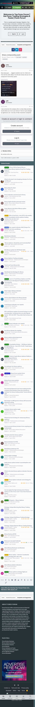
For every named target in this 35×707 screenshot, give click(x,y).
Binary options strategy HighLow (18, 571)
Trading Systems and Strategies (17, 237)
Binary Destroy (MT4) (10, 534)
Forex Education (14, 339)
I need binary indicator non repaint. (14, 304)
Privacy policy (25, 688)
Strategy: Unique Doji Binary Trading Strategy (16, 517)
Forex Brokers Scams (8, 644)
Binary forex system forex (18, 373)
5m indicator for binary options (13, 366)
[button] (26, 7)
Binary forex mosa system (11, 380)
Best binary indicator (10, 236)
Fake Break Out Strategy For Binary (14, 272)
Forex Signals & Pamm (8, 651)
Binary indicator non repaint (16, 323)
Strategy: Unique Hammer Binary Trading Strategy (18, 525)
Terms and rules (15, 688)
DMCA (14, 690)
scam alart (18, 57)
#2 (32, 106)
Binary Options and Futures (17, 244)
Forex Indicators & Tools (8, 648)
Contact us (7, 688)
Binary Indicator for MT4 (11, 441)
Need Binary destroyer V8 (11, 448)
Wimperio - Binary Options (16, 500)
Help (19, 690)
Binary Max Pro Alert (10, 188)
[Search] (33, 7)
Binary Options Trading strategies (13, 258)
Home (23, 690)
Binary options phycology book (13, 337)
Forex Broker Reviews (8, 641)
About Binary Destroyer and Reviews (14, 548)
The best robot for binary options (13, 435)
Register (17, 131)
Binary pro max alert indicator (12, 541)
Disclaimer (8, 690)
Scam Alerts (11, 210)
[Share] (30, 70)
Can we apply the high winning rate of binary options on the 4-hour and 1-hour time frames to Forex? (17, 491)
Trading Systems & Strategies (10, 649)
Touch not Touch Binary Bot (12, 265)
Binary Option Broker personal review (14, 201)
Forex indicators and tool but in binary (14, 194)
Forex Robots (5, 646)
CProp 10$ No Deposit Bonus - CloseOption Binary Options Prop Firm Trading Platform (17, 169)
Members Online (7, 151)
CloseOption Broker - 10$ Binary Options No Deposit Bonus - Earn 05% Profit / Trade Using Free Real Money (18, 346)
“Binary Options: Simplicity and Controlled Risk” (17, 243)
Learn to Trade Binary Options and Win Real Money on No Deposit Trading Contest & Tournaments (17, 280)
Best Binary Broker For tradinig (12, 330)
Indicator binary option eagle (12, 409)
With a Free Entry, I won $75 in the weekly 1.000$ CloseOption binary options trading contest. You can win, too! (18, 217)
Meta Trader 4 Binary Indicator (12, 290)
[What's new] (29, 7)
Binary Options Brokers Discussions (17, 203)
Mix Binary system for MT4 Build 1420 (14, 250)
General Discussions (14, 395)
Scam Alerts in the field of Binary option (15, 208)
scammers (5, 59)
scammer (24, 57)
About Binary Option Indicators (13, 565)
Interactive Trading (13, 611)
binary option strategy (10, 455)
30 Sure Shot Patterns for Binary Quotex (15, 297)
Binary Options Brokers (8, 643)
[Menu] (2, 7)
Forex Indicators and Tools (16, 182)
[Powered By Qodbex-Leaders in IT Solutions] (17, 694)
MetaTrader (10, 189)
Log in (17, 143)
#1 (32, 70)
